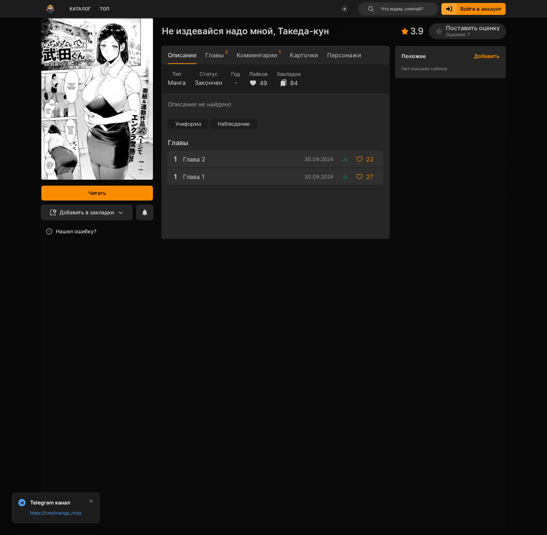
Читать (97, 193)
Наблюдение (234, 124)
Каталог (80, 9)
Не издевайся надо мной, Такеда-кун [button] (245, 31)
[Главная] (50, 9)
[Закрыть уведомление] (91, 501)
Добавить (486, 56)
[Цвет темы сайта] (344, 9)
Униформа (188, 124)
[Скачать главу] (345, 159)
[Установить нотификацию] (145, 212)
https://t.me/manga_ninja (55, 513)
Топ (104, 9)
